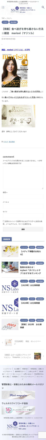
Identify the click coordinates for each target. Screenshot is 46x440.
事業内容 (25, 369)
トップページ (7, 369)
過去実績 (12, 142)
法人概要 (17, 369)
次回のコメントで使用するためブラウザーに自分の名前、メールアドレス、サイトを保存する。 (22, 222)
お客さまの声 (32, 371)
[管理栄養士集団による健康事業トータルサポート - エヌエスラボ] (23, 12)
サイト (5, 211)
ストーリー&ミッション (13, 374)
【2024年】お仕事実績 (30, 302)
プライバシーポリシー (27, 376)
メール (6, 202)
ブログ (6, 142)
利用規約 (15, 376)
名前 (5, 192)
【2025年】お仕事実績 (30, 285)
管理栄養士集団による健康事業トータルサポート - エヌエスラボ (23, 418)
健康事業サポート (20, 371)
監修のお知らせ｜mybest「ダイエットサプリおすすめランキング (30, 270)
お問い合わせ (28, 374)
